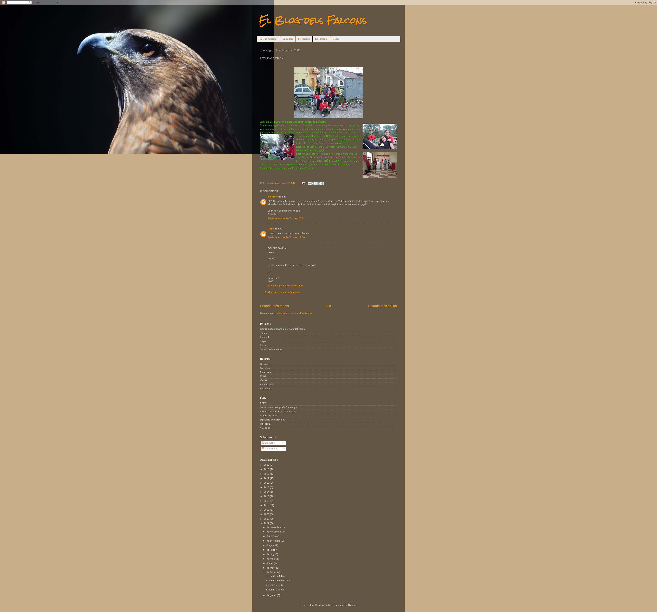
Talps (263, 341)
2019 (267, 469)
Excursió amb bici (275, 576)
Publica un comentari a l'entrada (282, 292)
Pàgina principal (268, 38)
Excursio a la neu (275, 589)
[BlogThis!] (312, 183)
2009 (267, 514)
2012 (267, 501)
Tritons (263, 333)
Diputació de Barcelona (272, 419)
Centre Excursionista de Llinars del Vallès (282, 329)
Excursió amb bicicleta (278, 580)
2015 (267, 487)
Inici (329, 306)
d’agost (271, 545)
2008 (267, 519)
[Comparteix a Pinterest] (322, 183)
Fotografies (304, 38)
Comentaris (270, 448)
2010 (267, 510)
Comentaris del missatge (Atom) (294, 313)
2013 (267, 496)
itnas (271, 228)
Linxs (263, 345)
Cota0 (263, 376)
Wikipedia (265, 424)
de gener (272, 595)
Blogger (352, 605)
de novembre (274, 531)
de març (271, 568)
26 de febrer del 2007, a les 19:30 (286, 237)
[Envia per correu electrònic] (309, 183)
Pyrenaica (265, 372)
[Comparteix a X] (316, 183)
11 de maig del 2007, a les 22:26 (285, 285)
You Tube (265, 428)
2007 (267, 523)
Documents (321, 38)
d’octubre (272, 536)
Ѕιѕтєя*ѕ (273, 196)
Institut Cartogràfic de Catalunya (277, 411)
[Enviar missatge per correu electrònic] (303, 183)
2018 (267, 474)
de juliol (271, 550)
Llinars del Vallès (269, 415)
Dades (336, 38)
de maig (271, 558)
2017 (267, 478)
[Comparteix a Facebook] (319, 183)
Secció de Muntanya (271, 349)
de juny (271, 554)
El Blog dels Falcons (313, 20)
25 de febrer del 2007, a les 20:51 (286, 218)
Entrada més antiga (382, 306)
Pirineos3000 (267, 384)
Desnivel (264, 364)
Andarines (265, 388)
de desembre (274, 527)
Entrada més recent (274, 306)
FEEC (263, 403)
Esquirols (265, 337)
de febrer (272, 572)
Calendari (287, 38)
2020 (267, 465)
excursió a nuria (274, 585)
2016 (267, 483)
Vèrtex (263, 380)
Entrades (269, 443)
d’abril (270, 563)
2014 (267, 492)
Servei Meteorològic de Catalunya (278, 407)
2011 (267, 505)
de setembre (274, 540)
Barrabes (265, 368)
